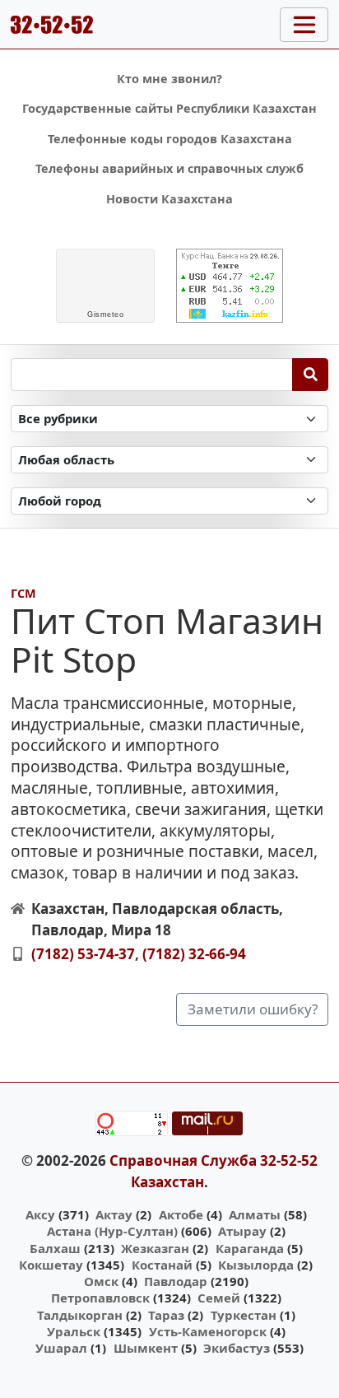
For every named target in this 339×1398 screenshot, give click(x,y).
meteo (105, 314)
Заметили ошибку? (253, 1009)
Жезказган (155, 1248)
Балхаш (55, 1248)
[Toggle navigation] (304, 24)
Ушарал (61, 1348)
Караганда (250, 1248)
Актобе (181, 1214)
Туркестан (243, 1315)
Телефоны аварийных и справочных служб (169, 168)
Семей (218, 1297)
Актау (113, 1214)
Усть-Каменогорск (208, 1331)
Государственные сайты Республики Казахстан (169, 108)
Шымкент (146, 1348)
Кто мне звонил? (169, 78)
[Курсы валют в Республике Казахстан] (229, 286)
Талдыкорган (80, 1315)
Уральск (73, 1331)
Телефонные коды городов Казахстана (170, 139)
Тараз (166, 1315)
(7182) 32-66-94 (194, 953)
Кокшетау (51, 1264)
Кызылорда (256, 1264)
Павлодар (175, 1281)
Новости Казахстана (169, 199)
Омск (101, 1281)
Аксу (40, 1214)
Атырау (242, 1231)
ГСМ (23, 593)
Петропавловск (100, 1297)
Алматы (255, 1214)
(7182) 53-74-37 (83, 953)
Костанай (162, 1264)
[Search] (310, 374)
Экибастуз (236, 1348)
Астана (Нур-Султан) (112, 1231)
